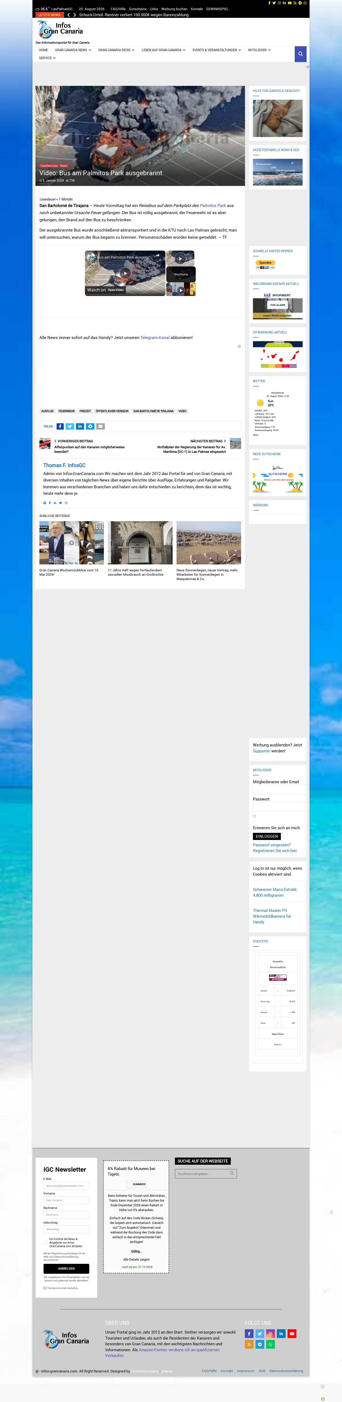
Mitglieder (257, 50)
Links (154, 9)
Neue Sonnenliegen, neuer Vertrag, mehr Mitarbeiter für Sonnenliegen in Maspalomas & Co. (207, 574)
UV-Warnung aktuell (270, 332)
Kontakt (197, 9)
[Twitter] (260, 1333)
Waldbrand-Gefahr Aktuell (276, 284)
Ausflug (47, 411)
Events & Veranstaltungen (215, 50)
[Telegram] (260, 1344)
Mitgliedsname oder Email (276, 781)
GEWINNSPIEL (217, 9)
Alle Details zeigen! (136, 1259)
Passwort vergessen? (272, 845)
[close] (172, 1386)
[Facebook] (249, 1333)
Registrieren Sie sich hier (275, 850)
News (63, 165)
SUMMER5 (138, 1184)
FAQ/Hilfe (118, 9)
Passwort (261, 799)
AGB (262, 1370)
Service (45, 58)
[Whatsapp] (270, 1344)
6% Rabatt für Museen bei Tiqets (131, 1171)
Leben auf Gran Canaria (161, 50)
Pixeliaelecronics (145, 1371)
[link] (91, 257)
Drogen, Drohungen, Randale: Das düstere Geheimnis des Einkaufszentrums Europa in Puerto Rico (165, 14)
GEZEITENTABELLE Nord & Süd (276, 150)
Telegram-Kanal (155, 337)
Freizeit (85, 411)
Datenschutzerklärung (286, 1370)
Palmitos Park (213, 205)
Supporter (261, 751)
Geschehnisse (49, 165)
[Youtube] (292, 1333)
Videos (166, 1371)
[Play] (181, 290)
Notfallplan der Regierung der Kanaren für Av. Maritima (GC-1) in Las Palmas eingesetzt (191, 449)
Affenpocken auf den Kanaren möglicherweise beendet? (89, 449)
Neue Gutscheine (267, 454)
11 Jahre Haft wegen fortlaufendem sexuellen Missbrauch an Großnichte (135, 572)
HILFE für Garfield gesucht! (276, 91)
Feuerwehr (67, 411)
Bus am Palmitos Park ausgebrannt (124, 257)
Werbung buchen (174, 9)
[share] (157, 255)
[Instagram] (270, 1333)
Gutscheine (137, 9)
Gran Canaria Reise (114, 50)
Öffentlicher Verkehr (112, 411)
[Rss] (249, 1344)
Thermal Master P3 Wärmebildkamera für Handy (272, 916)
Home (43, 50)
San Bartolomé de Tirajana (153, 411)
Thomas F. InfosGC (64, 465)
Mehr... (256, 434)
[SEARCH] (232, 1173)
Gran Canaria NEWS (71, 50)
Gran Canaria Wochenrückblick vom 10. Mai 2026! (69, 572)
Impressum (246, 1370)
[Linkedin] (281, 1333)
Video (182, 411)
